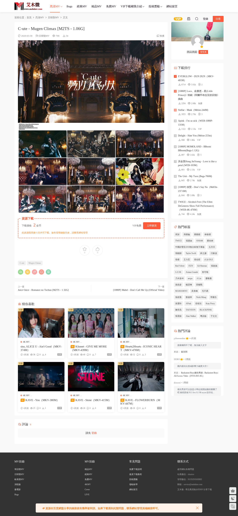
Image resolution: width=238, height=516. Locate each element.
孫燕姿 (178, 284)
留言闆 (184, 352)
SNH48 (199, 241)
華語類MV (19, 469)
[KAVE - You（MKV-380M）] (41, 376)
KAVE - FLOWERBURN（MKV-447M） (140, 402)
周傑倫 (187, 234)
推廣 (162, 36)
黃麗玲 (178, 303)
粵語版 (203, 316)
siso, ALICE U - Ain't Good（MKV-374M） (41, 348)
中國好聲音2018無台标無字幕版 (190, 247)
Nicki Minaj (201, 297)
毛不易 (205, 291)
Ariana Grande (192, 272)
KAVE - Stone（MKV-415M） (91, 400)
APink (188, 303)
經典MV (82, 6)
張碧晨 (178, 297)
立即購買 (152, 225)
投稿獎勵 (154, 6)
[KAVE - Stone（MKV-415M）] (91, 376)
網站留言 (172, 6)
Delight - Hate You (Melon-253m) (195, 135)
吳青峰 (194, 291)
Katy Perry (210, 303)
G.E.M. (178, 272)
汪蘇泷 (214, 253)
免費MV (111, 6)
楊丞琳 (189, 284)
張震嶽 (178, 316)
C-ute (22, 263)
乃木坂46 (179, 278)
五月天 (212, 247)
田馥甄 (199, 284)
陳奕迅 (178, 310)
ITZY (191, 266)
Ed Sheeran (202, 266)
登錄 (94, 433)
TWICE (178, 241)
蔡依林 (210, 241)
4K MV (26, 342)
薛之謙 (203, 253)
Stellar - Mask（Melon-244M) (193, 110)
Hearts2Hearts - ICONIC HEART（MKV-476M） (141, 348)
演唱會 (17, 484)
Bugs (69, 6)
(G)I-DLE (209, 259)
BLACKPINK (206, 310)
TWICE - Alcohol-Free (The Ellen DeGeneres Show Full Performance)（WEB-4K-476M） (196, 206)
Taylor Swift (191, 253)
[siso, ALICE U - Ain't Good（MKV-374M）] (41, 323)
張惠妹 (189, 241)
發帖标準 (133, 484)
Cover (87, 489)
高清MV (55, 6)
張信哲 (197, 259)
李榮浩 (213, 297)
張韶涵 (214, 266)
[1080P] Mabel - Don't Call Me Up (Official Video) (138, 290)
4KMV (88, 484)
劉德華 (189, 297)
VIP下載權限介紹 (131, 6)
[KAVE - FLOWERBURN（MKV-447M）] (141, 376)
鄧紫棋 (197, 234)
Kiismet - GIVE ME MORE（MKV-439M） (89, 348)
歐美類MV (19, 479)
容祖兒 (198, 303)
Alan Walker (191, 316)
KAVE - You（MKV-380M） (40, 400)
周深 (177, 234)
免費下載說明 (135, 469)
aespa (190, 278)
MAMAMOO (181, 291)
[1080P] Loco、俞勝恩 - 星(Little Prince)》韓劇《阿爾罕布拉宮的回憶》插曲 (198, 95)
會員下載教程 (135, 474)
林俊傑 (208, 234)
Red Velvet (179, 266)
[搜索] (196, 18)
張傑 (177, 259)
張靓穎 (178, 253)
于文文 (214, 316)
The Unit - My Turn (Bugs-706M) (195, 176)
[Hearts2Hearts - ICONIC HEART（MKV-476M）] (141, 323)
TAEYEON (190, 310)
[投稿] (188, 18)
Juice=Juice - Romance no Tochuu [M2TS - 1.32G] (43, 290)
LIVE (87, 494)
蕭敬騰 (208, 278)
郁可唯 (205, 272)
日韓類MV (44, 36)
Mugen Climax (35, 263)
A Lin (199, 278)
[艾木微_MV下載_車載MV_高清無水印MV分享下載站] (28, 6)
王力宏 (187, 259)
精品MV (96, 6)
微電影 (17, 489)
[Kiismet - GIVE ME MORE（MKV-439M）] (91, 323)
